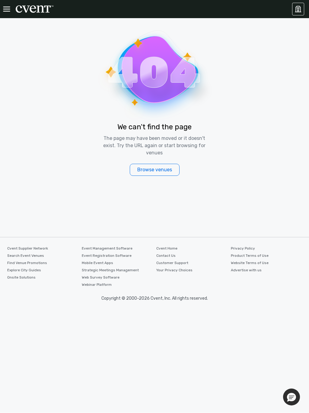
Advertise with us (246, 270)
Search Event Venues (25, 255)
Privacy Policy (243, 248)
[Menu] (6, 9)
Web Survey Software (100, 277)
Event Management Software (107, 248)
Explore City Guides (24, 270)
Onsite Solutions (21, 277)
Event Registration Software (107, 255)
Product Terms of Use (250, 255)
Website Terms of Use (250, 263)
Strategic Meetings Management (110, 270)
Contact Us (166, 255)
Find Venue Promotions (27, 263)
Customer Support (172, 263)
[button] (291, 397)
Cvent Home (166, 248)
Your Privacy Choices (174, 270)
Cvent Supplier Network (27, 248)
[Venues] (298, 9)
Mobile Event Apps (97, 263)
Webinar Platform (97, 284)
